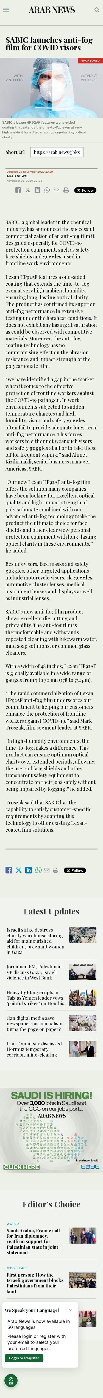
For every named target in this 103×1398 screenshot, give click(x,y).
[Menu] (6, 10)
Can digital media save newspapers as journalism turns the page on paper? (35, 1023)
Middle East (17, 1268)
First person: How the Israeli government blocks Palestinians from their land (35, 1283)
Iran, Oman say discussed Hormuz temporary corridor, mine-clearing (34, 1049)
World (13, 1224)
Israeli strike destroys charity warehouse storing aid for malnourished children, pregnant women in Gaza (36, 941)
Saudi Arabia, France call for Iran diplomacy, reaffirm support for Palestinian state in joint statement (33, 1241)
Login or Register (24, 1358)
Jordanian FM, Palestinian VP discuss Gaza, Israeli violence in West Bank (34, 972)
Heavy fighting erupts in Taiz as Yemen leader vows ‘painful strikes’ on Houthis (35, 997)
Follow (87, 190)
